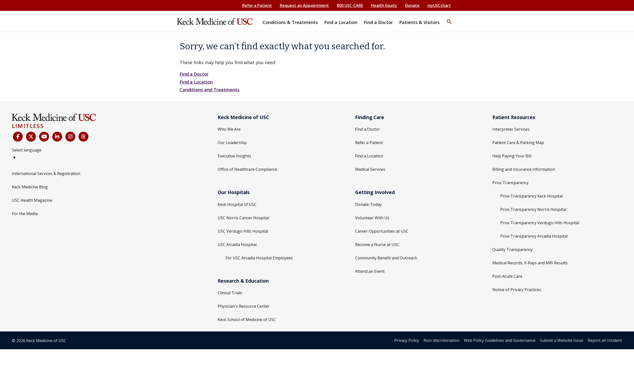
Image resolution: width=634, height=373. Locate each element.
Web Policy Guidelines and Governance (499, 340)
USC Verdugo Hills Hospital (243, 231)
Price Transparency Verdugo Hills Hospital (539, 222)
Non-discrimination (441, 340)
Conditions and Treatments (209, 90)
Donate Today (368, 204)
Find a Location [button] (340, 22)
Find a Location (196, 82)
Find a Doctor (194, 74)
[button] (449, 18)
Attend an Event (370, 271)
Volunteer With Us (372, 218)
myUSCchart (439, 5)
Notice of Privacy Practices (516, 289)
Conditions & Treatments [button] (290, 22)
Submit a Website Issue (561, 340)
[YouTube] (44, 137)
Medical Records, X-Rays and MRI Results (530, 263)
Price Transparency (510, 182)
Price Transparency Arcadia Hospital (534, 236)
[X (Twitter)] (31, 137)
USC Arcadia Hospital (237, 244)
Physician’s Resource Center (244, 306)
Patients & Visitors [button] (419, 22)
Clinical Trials (230, 293)
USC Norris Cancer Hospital (243, 218)
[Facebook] (18, 137)
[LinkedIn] (57, 137)
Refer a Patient (257, 5)
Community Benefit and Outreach (386, 258)
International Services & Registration (46, 173)
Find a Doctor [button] (378, 22)
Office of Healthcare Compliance (247, 169)
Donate (412, 5)
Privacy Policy (406, 340)
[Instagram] (70, 137)
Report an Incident (605, 340)
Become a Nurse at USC (377, 244)
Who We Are (229, 129)
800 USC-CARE (350, 5)
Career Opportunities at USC (381, 231)
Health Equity (384, 5)
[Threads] (83, 137)
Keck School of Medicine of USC (247, 319)
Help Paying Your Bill (511, 156)
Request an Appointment (304, 5)
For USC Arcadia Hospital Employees (259, 258)
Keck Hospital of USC (237, 204)
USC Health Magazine (32, 200)
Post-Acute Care (507, 276)
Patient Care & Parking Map (518, 142)
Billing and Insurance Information (523, 169)
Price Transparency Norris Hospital (533, 209)
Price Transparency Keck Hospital (531, 196)
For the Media (25, 213)
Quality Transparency (512, 249)
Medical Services (370, 169)
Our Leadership (232, 142)
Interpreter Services (510, 129)
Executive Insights (234, 156)
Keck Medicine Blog (30, 187)
